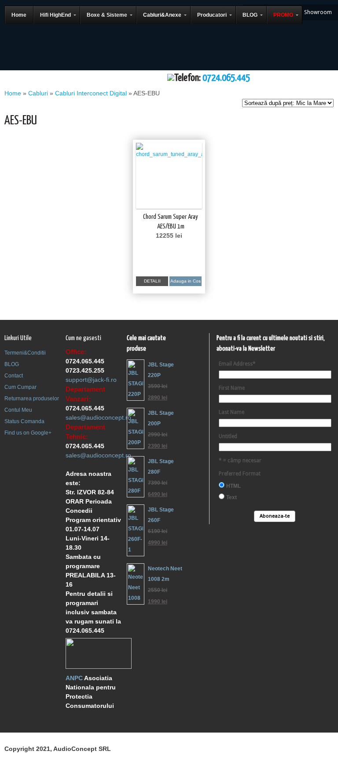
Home (12, 93)
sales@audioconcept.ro (98, 417)
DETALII (152, 281)
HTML (233, 486)
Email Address (237, 364)
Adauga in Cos (185, 281)
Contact (13, 376)
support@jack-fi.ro (91, 379)
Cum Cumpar (20, 387)
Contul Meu (18, 410)
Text (231, 497)
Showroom (318, 12)
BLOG (11, 364)
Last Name (231, 412)
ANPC (74, 678)
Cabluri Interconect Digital (91, 93)
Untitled (228, 436)
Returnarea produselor (31, 398)
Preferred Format (240, 474)
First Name (232, 388)
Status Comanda (24, 421)
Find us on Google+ (27, 433)
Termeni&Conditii (25, 353)
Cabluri (38, 93)
